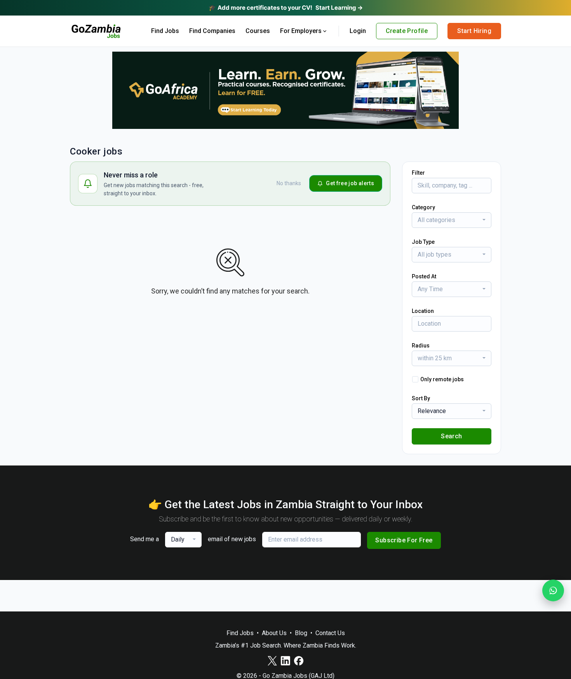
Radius (421, 345)
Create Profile (407, 31)
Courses (257, 31)
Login (358, 31)
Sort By (421, 398)
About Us (274, 633)
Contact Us (330, 633)
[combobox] (451, 220)
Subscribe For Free (403, 540)
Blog (301, 633)
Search (451, 436)
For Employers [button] (301, 31)
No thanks (289, 183)
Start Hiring (474, 31)
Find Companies (212, 31)
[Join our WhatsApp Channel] (553, 590)
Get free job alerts (350, 183)
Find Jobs (165, 31)
